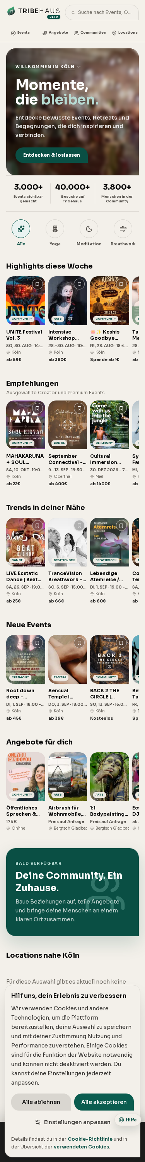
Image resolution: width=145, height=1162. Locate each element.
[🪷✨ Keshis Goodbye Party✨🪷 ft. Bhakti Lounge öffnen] (109, 319)
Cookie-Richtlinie (90, 1139)
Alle (21, 243)
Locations (128, 32)
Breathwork (123, 243)
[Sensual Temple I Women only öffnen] (67, 678)
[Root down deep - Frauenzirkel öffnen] (25, 678)
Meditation (89, 243)
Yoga (55, 243)
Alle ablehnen (41, 1102)
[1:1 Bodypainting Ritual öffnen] (109, 791)
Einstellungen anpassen (77, 1122)
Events (23, 32)
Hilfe (131, 1120)
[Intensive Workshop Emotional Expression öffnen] (67, 319)
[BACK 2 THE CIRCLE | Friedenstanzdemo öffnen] (109, 678)
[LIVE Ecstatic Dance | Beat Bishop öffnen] (25, 561)
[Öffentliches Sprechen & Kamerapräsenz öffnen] (25, 791)
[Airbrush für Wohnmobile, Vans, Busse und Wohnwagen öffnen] (67, 791)
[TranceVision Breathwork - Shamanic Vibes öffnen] (67, 561)
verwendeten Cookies (81, 1147)
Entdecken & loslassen (51, 155)
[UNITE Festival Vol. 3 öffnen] (25, 319)
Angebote (58, 32)
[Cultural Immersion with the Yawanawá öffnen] (109, 443)
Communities (93, 32)
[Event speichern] (37, 284)
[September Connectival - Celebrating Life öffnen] (67, 443)
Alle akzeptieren (104, 1102)
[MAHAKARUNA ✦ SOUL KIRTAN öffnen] (25, 443)
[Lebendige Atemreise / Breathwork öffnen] (109, 561)
